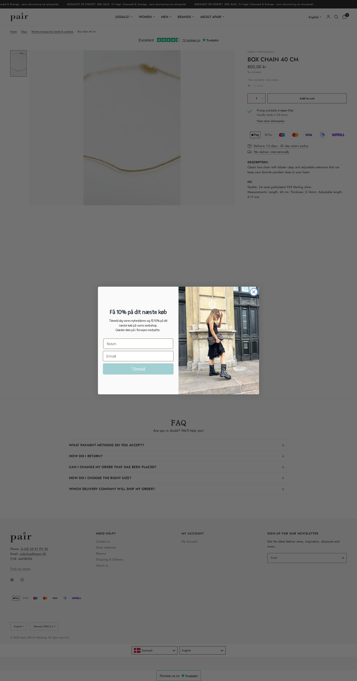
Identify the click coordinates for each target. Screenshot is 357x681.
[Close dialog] (253, 292)
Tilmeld (138, 368)
